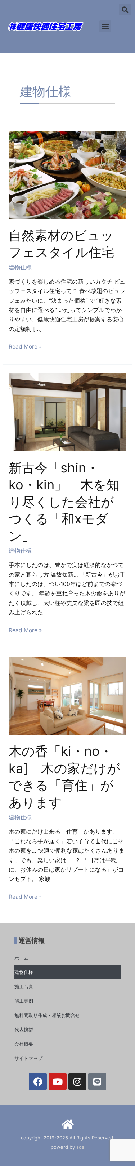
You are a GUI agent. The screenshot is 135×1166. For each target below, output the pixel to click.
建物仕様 (20, 267)
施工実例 (23, 1001)
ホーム (21, 958)
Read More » (25, 346)
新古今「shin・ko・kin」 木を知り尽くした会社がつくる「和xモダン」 (64, 502)
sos (80, 1147)
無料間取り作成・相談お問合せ (47, 1015)
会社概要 (23, 1044)
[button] (105, 26)
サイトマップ (28, 1058)
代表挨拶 (23, 1029)
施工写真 (23, 986)
